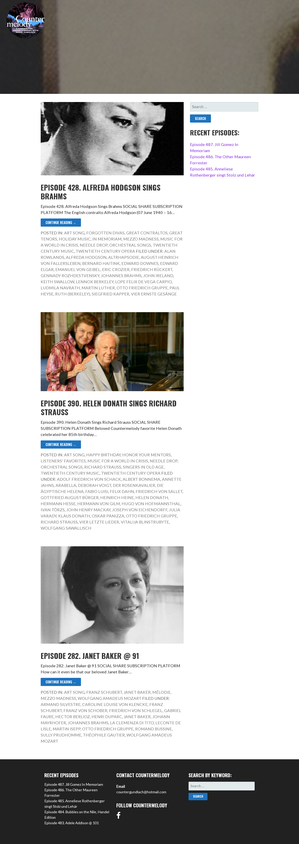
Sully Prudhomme (61, 734)
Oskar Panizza (108, 515)
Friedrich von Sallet (159, 491)
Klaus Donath (74, 515)
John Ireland (158, 275)
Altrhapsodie (123, 257)
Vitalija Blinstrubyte (145, 521)
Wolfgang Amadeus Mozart (109, 698)
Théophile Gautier (104, 734)
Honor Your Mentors (146, 454)
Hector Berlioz (72, 716)
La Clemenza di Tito (132, 722)
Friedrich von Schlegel (136, 710)
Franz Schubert (104, 692)
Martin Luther (98, 287)
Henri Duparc (107, 716)
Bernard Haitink (101, 263)
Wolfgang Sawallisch (66, 528)
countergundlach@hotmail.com (141, 792)
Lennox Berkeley (94, 281)
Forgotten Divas (105, 232)
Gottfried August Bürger (70, 497)
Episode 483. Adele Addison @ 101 (71, 823)
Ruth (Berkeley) (72, 293)
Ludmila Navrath (60, 287)
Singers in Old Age (143, 466)
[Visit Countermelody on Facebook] (118, 816)
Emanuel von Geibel (77, 269)
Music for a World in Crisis (117, 460)
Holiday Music (75, 238)
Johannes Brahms (121, 275)
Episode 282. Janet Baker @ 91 (90, 655)
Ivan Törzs (53, 509)
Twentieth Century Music (70, 473)
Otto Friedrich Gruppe (142, 287)
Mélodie (161, 692)
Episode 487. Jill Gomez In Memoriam (73, 784)
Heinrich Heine (117, 497)
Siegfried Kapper (110, 293)
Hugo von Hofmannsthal (151, 503)
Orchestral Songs (130, 245)
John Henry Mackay (88, 509)
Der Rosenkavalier (134, 485)
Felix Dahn (122, 491)
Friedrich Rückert (151, 269)
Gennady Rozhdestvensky (70, 275)
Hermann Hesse (58, 503)
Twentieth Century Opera (105, 251)
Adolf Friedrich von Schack (89, 479)
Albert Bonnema (141, 479)
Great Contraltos (147, 232)
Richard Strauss (102, 466)
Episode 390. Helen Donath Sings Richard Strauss (109, 407)
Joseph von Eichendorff (139, 509)
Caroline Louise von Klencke (115, 704)
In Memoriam (107, 238)
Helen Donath (151, 497)
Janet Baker (137, 692)
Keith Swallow (57, 281)
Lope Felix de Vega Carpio (143, 281)
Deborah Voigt (94, 485)
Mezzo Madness (141, 238)
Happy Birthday (103, 454)
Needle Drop (94, 245)
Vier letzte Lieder (99, 521)
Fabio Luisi (96, 491)
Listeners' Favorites (63, 460)
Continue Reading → (61, 222)
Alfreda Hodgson (86, 257)
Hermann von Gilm (98, 503)
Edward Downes (139, 263)
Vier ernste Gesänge (154, 293)
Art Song (74, 232)
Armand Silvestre (61, 704)
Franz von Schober (85, 710)
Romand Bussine (153, 728)
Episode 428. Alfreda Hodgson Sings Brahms (100, 191)
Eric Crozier (116, 269)
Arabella (66, 485)
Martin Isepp (67, 728)
